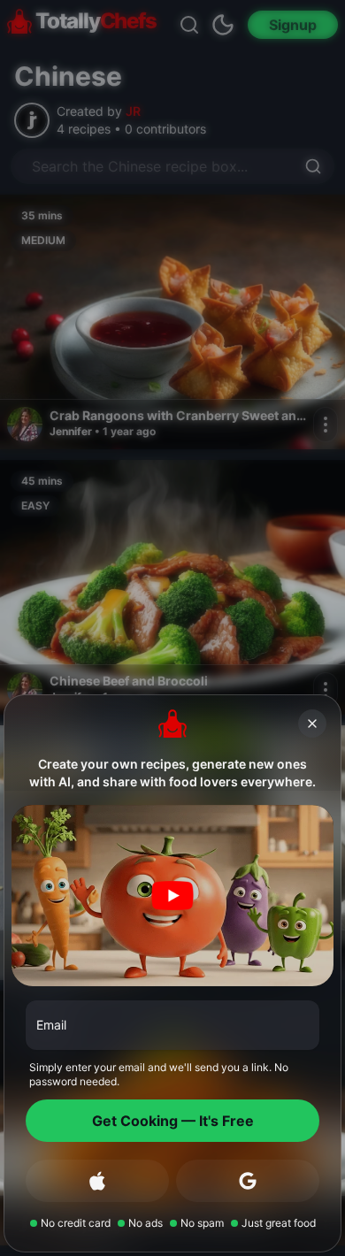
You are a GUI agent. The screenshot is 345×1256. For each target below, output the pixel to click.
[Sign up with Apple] (97, 1181)
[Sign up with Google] (247, 1181)
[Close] (312, 723)
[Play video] (173, 895)
